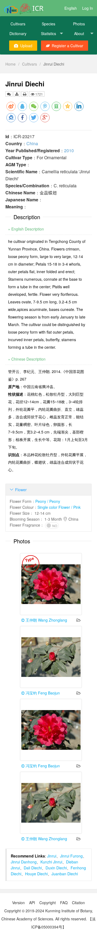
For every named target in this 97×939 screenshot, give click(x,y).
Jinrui (51, 856)
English (70, 8)
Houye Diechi (36, 873)
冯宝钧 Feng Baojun (42, 693)
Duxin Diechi (56, 867)
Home (10, 64)
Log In (87, 8)
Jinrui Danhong (24, 862)
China (32, 143)
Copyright (47, 902)
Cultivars (18, 23)
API (32, 902)
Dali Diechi (33, 867)
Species (48, 23)
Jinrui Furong (71, 856)
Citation (78, 902)
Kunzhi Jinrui (51, 862)
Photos (79, 23)
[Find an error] (8, 94)
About (79, 33)
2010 (69, 150)
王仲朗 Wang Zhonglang (46, 620)
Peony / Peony (47, 501)
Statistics (48, 33)
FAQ (64, 902)
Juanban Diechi (64, 873)
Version (18, 902)
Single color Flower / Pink (59, 507)
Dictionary (17, 33)
